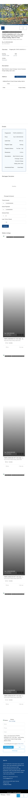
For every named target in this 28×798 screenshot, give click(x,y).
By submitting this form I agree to (14, 743)
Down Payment (6, 206)
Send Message (8, 747)
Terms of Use (20, 743)
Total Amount (5, 200)
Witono (7, 347)
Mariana (7, 466)
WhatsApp (14, 750)
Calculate (5, 226)
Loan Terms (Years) (7, 219)
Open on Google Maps (20, 76)
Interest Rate (5, 213)
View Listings (12, 721)
